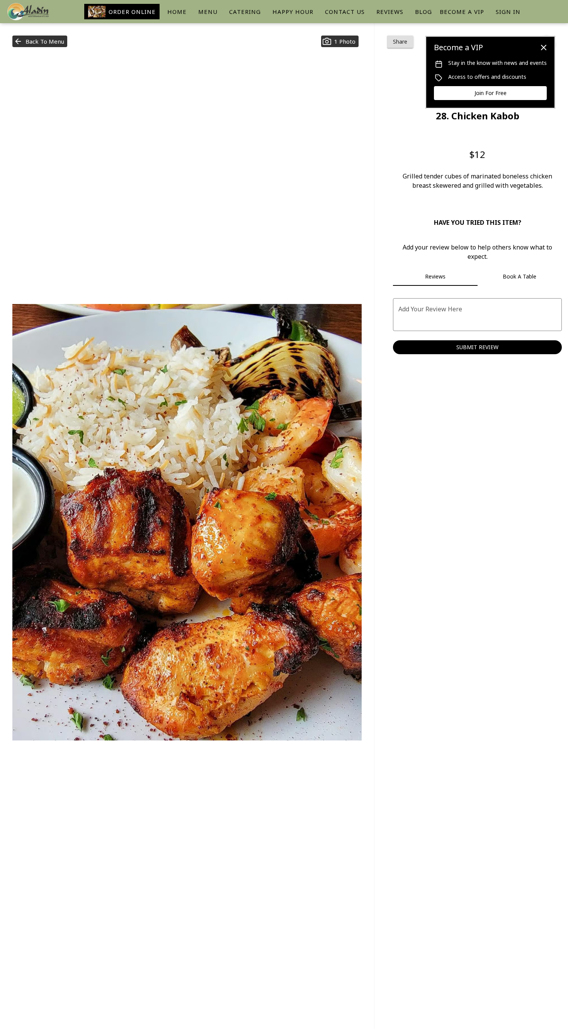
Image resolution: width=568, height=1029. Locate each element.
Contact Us (345, 11)
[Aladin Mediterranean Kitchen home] (41, 11)
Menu (208, 11)
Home (177, 11)
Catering (245, 11)
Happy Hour (292, 11)
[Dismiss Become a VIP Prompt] (543, 47)
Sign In (508, 11)
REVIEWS (389, 11)
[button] (39, 41)
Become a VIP (462, 11)
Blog (423, 11)
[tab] (435, 276)
